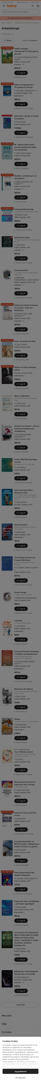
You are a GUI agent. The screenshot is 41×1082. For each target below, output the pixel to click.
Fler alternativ (20, 1078)
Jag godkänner (20, 1071)
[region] (20, 1059)
